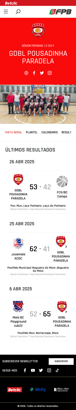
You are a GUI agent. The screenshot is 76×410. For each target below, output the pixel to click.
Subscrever (61, 361)
